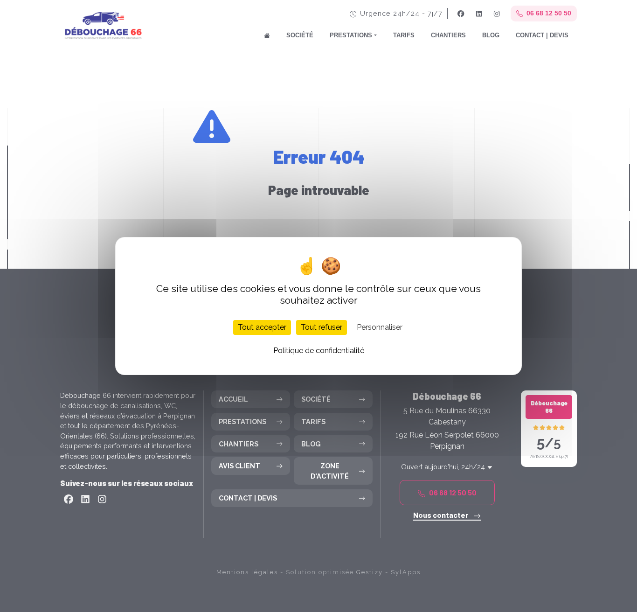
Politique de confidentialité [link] (318, 350)
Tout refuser (321, 327)
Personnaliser (379, 327)
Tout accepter (262, 327)
